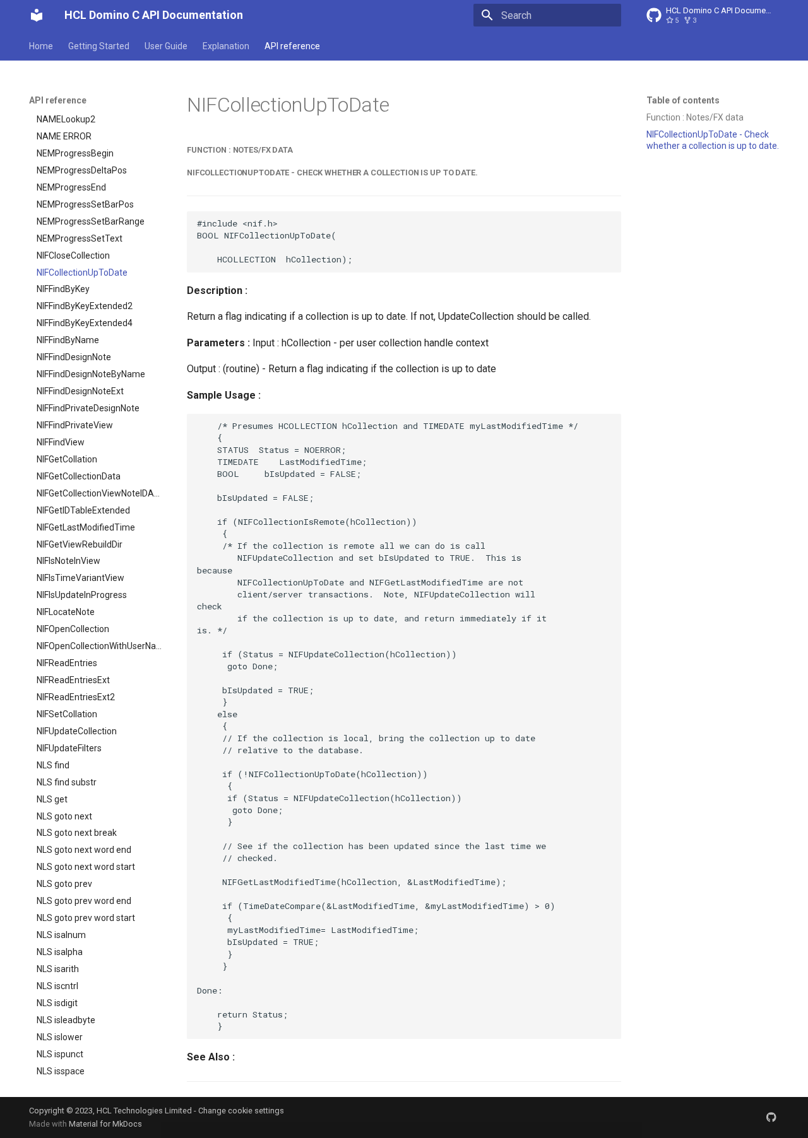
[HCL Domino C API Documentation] (36, 15)
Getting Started (98, 46)
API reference (292, 46)
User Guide (166, 46)
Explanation (226, 46)
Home (41, 46)
